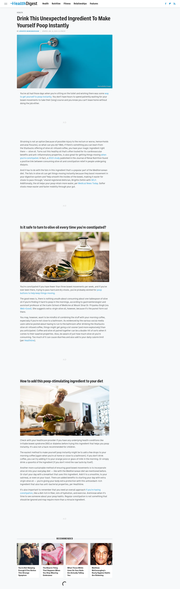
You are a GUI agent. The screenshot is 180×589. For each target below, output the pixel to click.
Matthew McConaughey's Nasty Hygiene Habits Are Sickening (101, 571)
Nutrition (56, 3)
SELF (93, 180)
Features (94, 3)
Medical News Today (88, 183)
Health (45, 3)
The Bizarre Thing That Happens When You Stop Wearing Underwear (51, 571)
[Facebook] (165, 4)
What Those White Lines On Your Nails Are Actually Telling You (75, 571)
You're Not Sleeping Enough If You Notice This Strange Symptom (27, 571)
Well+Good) (25, 308)
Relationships (80, 3)
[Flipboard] (170, 4)
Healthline (29, 340)
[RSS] (174, 4)
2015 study (54, 158)
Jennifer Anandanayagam (29, 31)
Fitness (67, 3)
